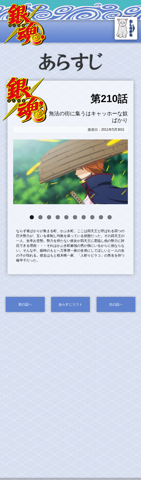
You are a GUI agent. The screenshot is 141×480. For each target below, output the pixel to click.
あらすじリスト (70, 304)
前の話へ (25, 304)
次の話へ (116, 304)
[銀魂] (25, 43)
